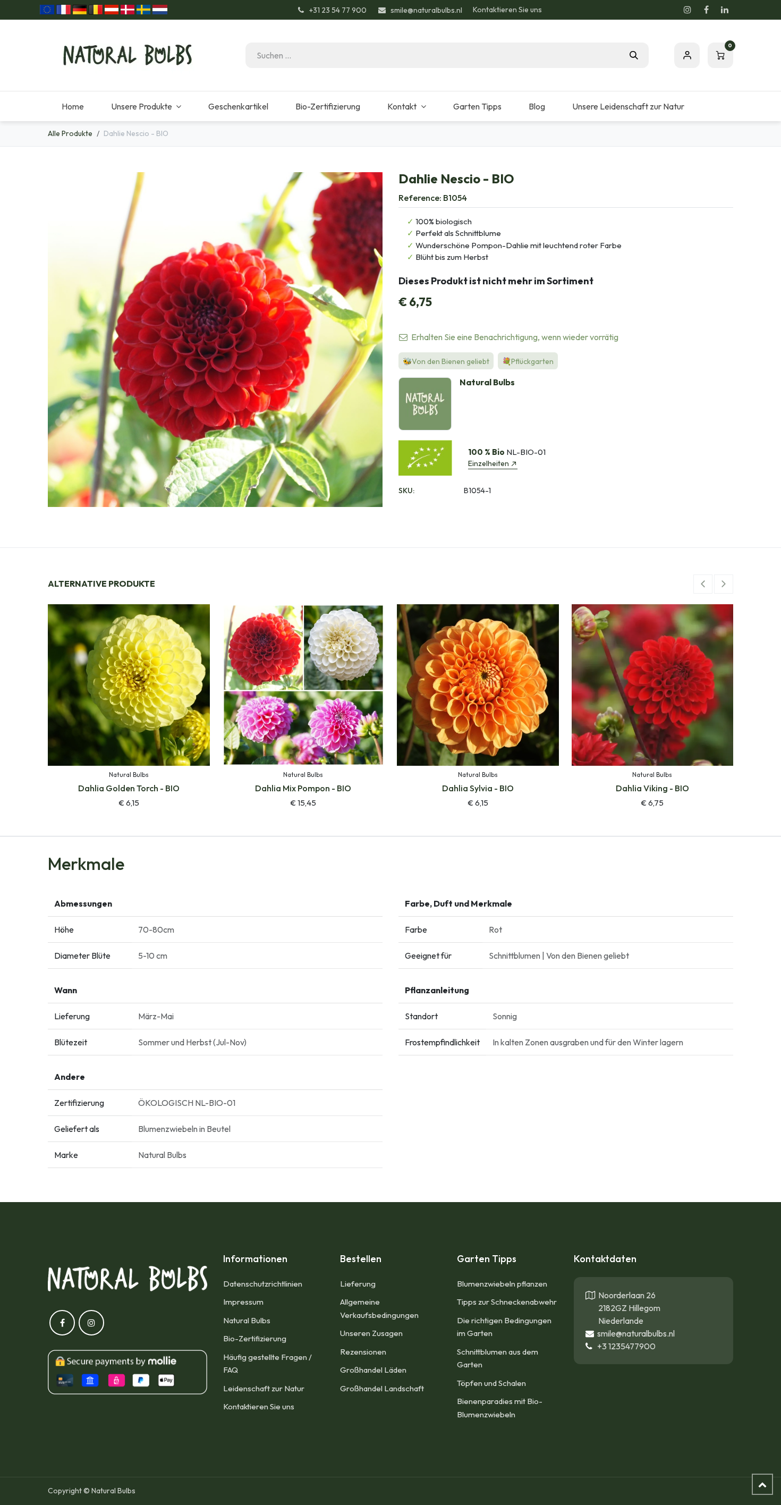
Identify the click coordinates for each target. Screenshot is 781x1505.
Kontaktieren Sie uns (507, 9)
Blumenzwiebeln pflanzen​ (502, 1284)
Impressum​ (243, 1302)
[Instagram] (687, 9)
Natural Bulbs (246, 1320)
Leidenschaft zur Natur (263, 1388)
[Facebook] (706, 9)
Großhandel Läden (373, 1370)
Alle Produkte (70, 133)
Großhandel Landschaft (382, 1388)
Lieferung (358, 1284)
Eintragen (687, 55)
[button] (702, 584)
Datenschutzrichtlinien (262, 1284)
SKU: (406, 490)
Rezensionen (363, 1352)
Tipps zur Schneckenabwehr (507, 1302)
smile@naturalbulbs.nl (634, 1333)
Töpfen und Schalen (491, 1383)
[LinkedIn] (724, 9)
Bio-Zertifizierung (254, 1338)
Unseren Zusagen (371, 1333)
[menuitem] (72, 106)
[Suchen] (634, 55)
